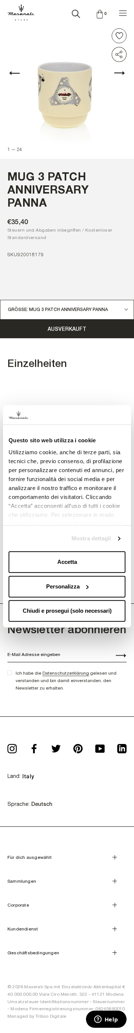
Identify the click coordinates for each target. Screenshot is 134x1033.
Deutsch (41, 804)
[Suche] (75, 12)
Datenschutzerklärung (65, 673)
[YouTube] (100, 746)
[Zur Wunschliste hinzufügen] (119, 35)
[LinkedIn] (122, 746)
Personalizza (63, 586)
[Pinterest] (78, 746)
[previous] (18, 73)
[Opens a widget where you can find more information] (106, 1020)
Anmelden (117, 656)
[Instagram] (12, 746)
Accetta (67, 562)
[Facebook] (34, 746)
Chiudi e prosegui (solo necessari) (67, 611)
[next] (115, 73)
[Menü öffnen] (123, 12)
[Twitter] (56, 746)
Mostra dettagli (91, 538)
